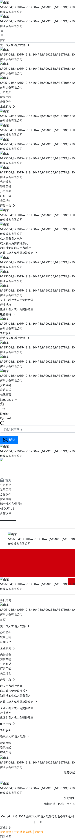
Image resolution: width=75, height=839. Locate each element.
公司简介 (5, 485)
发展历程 (5, 489)
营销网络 (5, 499)
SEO (39, 822)
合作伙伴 (5, 494)
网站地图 (5, 836)
